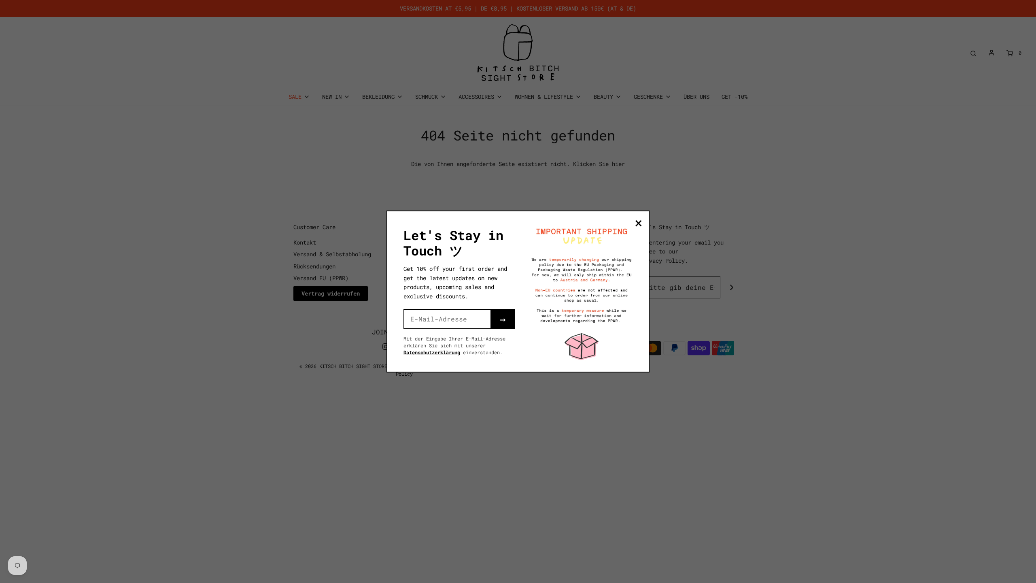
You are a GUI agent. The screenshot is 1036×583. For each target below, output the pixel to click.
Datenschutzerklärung (431, 352)
